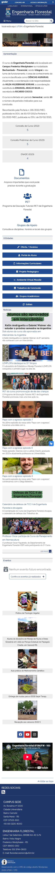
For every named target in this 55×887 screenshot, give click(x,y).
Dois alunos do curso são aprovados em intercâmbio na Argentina (21, 333)
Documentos (21, 178)
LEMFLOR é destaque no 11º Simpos (19, 363)
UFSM (9, 870)
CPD (15, 870)
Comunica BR (20, 2)
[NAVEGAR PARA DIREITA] (53, 2)
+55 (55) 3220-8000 (12, 823)
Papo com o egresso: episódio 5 (17, 476)
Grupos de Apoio (27, 225)
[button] (6, 40)
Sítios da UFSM (41, 6)
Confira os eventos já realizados (26, 576)
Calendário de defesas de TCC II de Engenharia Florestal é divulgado (24, 506)
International (27, 6)
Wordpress (43, 867)
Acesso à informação (38, 2)
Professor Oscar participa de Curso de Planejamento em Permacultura (27, 538)
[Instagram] (34, 734)
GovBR (4, 2)
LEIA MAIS (44, 551)
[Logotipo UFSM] (8, 11)
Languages (12, 6)
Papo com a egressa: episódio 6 (17, 447)
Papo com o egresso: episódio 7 (17, 419)
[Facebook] (20, 734)
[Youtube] (27, 734)
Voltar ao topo (46, 781)
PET (27, 201)
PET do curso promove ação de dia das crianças (25, 391)
